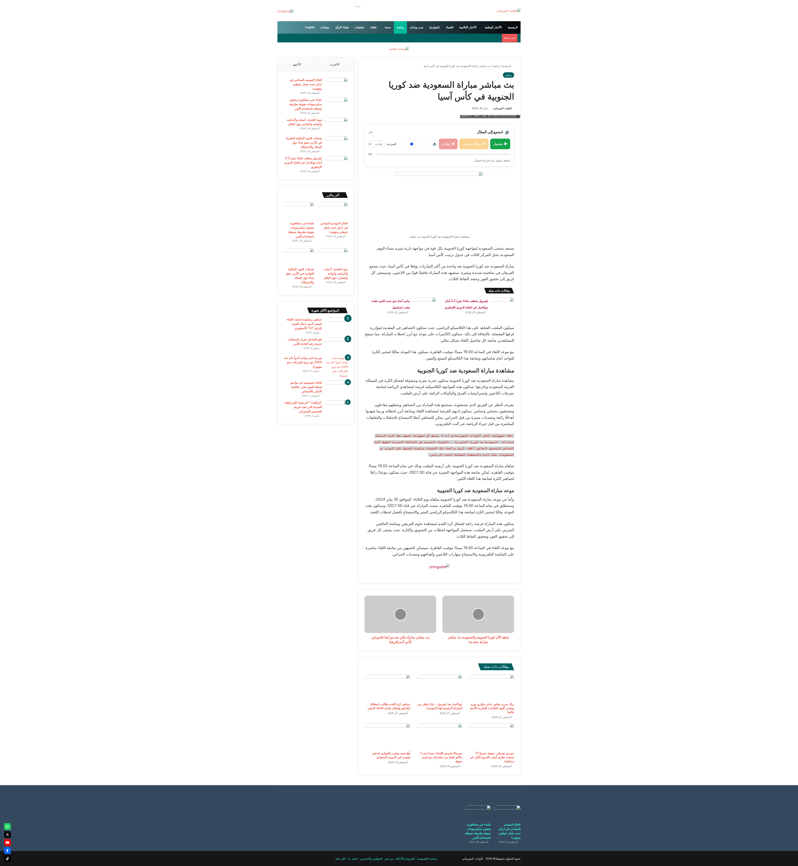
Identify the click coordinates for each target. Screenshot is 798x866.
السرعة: (391, 144)
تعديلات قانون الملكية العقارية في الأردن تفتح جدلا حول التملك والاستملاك (304, 142)
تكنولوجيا (434, 27)
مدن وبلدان (417, 27)
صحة (388, 27)
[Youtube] (7, 842)
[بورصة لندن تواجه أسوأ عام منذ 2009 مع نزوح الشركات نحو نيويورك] (336, 367)
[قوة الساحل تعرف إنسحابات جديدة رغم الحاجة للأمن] (336, 345)
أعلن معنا (341, 858)
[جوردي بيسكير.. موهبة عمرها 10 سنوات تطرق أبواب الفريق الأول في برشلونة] (491, 736)
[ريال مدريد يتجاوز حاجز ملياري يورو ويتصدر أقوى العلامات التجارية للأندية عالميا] (491, 687)
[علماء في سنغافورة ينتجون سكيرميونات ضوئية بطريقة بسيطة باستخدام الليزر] (336, 105)
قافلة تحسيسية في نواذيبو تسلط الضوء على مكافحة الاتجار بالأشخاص (306, 387)
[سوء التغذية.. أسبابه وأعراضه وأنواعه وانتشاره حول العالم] (336, 125)
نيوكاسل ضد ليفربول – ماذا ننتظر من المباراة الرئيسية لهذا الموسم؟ (439, 706)
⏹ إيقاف (448, 144)
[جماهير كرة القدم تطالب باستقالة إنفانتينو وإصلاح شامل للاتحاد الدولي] (387, 687)
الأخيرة (334, 64)
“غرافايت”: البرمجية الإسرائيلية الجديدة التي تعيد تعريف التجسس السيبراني (303, 407)
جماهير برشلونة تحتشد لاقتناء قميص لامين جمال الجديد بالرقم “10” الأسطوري (304, 324)
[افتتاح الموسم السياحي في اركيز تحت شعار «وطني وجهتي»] (336, 85)
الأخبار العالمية (468, 27)
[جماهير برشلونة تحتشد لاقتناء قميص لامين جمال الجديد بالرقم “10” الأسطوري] (336, 325)
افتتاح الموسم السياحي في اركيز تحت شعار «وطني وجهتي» (305, 84)
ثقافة (373, 27)
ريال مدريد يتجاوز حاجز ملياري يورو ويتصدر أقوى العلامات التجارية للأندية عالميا (492, 708)
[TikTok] (7, 858)
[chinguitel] (439, 567)
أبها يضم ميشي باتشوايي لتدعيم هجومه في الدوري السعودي (391, 755)
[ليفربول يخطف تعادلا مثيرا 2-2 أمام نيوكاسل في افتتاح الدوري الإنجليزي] (502, 305)
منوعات (324, 27)
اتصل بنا (353, 858)
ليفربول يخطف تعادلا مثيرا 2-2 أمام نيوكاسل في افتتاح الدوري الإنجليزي (303, 162)
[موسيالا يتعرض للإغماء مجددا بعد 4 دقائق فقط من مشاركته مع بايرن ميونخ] (439, 736)
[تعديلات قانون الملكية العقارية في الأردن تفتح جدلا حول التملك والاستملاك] (336, 144)
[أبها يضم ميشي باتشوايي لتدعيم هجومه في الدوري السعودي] (387, 736)
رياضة (400, 27)
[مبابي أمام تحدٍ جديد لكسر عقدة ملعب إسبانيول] (424, 305)
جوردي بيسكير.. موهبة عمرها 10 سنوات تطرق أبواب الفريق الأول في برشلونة (492, 757)
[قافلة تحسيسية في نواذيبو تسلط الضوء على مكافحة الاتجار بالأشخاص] (336, 388)
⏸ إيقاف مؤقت (474, 144)
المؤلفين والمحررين (371, 858)
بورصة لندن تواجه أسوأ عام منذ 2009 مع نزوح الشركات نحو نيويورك (303, 362)
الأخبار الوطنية (493, 27)
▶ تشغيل (500, 144)
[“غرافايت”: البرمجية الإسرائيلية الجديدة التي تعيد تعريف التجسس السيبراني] (336, 408)
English (309, 27)
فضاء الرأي (342, 27)
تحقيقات (360, 27)
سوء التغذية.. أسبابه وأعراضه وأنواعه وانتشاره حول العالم (336, 273)
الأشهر (296, 64)
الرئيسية (513, 27)
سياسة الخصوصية (427, 858)
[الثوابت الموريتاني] (508, 10)
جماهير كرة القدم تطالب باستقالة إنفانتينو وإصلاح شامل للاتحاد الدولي (388, 706)
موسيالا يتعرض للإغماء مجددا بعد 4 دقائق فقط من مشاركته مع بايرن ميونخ (441, 757)
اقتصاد (449, 27)
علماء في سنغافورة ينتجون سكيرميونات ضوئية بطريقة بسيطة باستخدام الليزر (305, 104)
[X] (7, 834)
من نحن (388, 858)
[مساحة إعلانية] (399, 48)
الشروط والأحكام (405, 858)
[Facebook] (7, 850)
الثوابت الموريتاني (502, 108)
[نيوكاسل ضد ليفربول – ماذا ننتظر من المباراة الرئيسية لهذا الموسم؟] (439, 687)
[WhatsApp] (7, 826)
